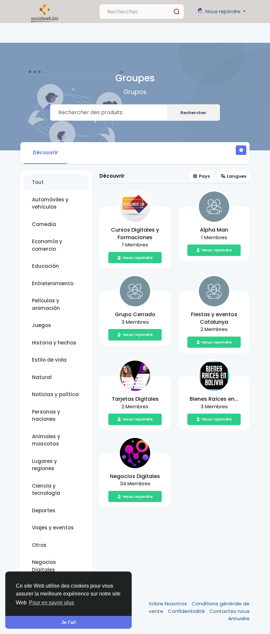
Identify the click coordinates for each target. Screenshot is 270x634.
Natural (42, 377)
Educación (45, 266)
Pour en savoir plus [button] (51, 602)
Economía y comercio (47, 245)
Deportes (43, 510)
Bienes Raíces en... (214, 399)
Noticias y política (55, 394)
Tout (38, 182)
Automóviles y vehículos (50, 203)
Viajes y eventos (53, 527)
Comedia (44, 224)
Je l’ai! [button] (68, 622)
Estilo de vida (49, 359)
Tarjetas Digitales (135, 399)
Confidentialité (187, 611)
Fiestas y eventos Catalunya (214, 318)
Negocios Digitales (44, 566)
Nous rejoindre (138, 257)
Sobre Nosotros (168, 603)
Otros (39, 545)
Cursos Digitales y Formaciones (135, 233)
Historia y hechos (54, 342)
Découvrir (45, 152)
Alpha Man (214, 230)
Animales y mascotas (46, 440)
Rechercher (193, 113)
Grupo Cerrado (135, 314)
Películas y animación (46, 304)
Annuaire (239, 618)
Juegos (41, 325)
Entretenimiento (52, 283)
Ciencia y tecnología (46, 489)
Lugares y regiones (44, 465)
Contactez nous (229, 611)
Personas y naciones (46, 415)
